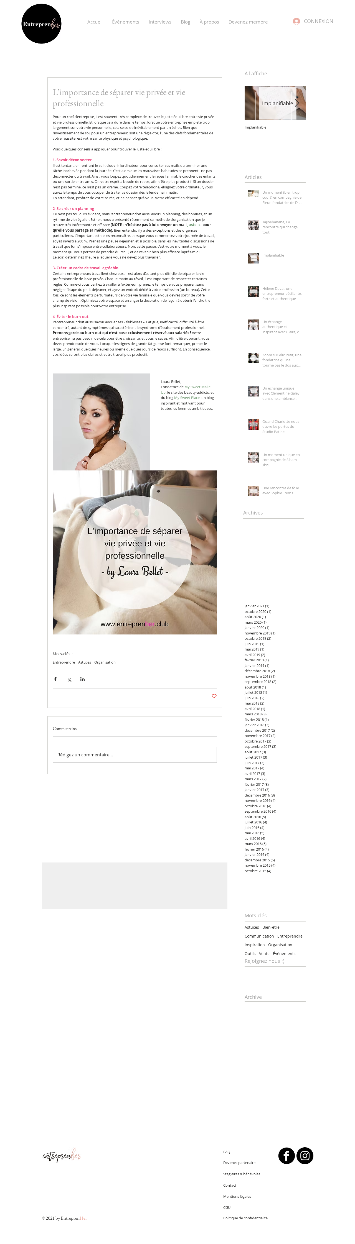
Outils (250, 953)
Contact (229, 1185)
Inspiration (255, 944)
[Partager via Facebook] (55, 679)
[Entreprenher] (286, 1155)
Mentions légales (237, 1196)
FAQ (226, 1151)
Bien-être (271, 927)
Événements (284, 953)
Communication (259, 936)
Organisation (105, 662)
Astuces (84, 662)
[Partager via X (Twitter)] (69, 679)
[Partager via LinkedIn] (82, 679)
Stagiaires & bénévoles (241, 1173)
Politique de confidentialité (245, 1217)
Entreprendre (64, 662)
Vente (264, 953)
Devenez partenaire (239, 1162)
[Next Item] (296, 103)
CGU (226, 1207)
